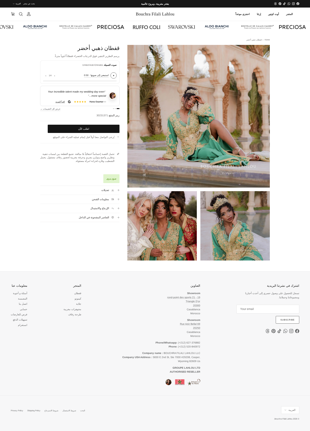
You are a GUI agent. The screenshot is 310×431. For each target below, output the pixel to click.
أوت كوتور (273, 14)
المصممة (22, 298)
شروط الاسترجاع (51, 410)
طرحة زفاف (74, 314)
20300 (196, 305)
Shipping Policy (33, 410)
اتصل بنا (23, 303)
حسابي (23, 309)
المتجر (289, 14)
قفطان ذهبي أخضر (254, 40)
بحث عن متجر (29, 4)
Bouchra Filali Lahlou (283, 419)
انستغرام (22, 325)
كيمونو (78, 298)
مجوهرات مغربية (72, 309)
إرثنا (259, 14)
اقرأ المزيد (60, 101)
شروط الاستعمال (69, 410)
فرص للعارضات (19, 314)
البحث (82, 410)
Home (267, 40)
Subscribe (287, 320)
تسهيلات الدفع (20, 319)
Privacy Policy (17, 410)
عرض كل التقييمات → (50, 109)
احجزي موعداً (243, 14)
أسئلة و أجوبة (20, 293)
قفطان (77, 293)
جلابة (78, 303)
